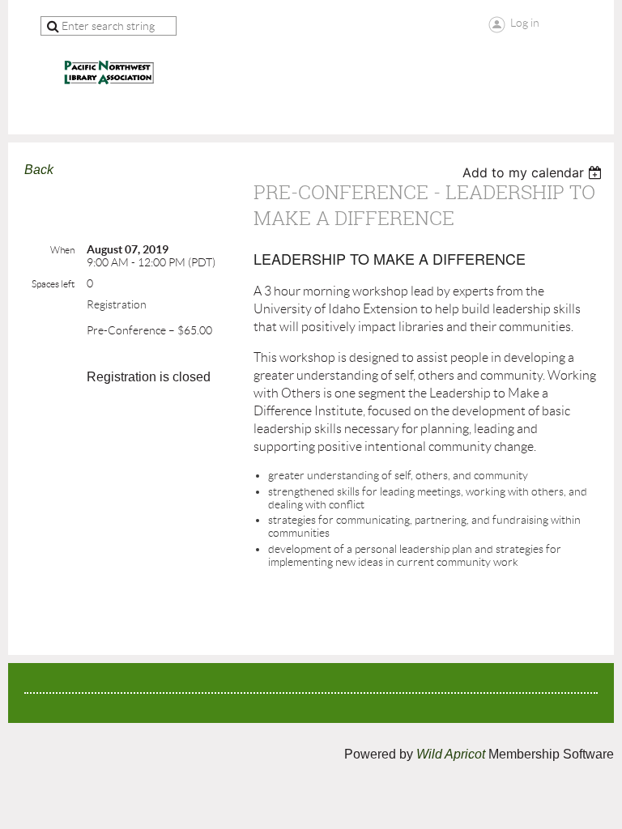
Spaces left (53, 283)
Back (38, 169)
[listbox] (534, 172)
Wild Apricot (450, 754)
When (62, 249)
